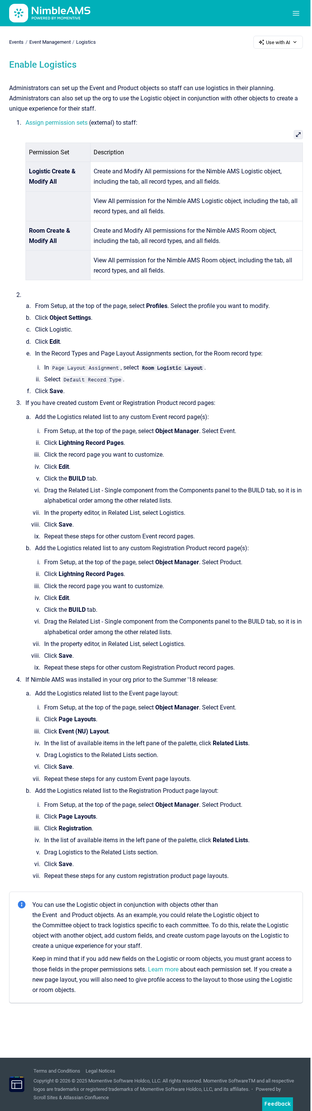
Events (16, 42)
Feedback (277, 1103)
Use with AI (278, 42)
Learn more (163, 969)
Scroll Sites (45, 1097)
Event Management (50, 42)
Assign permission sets (56, 122)
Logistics (86, 42)
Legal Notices (100, 1071)
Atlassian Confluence (86, 1097)
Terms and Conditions (56, 1071)
